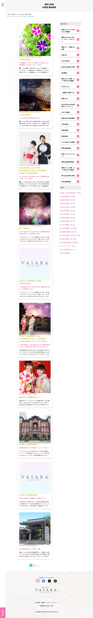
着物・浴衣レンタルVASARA (13, 16)
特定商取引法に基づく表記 (46, 605)
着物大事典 (23, 16)
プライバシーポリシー (52, 602)
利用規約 (43, 602)
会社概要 (37, 602)
